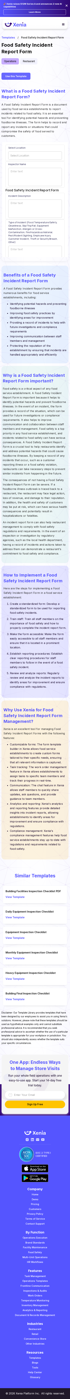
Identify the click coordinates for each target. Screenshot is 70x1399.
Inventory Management (35, 1305)
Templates (8, 37)
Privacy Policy (35, 1213)
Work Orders (35, 1295)
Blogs (35, 1362)
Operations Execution (35, 1237)
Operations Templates (35, 1280)
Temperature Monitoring (35, 1300)
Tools (35, 1367)
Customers (35, 1209)
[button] (61, 24)
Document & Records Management (35, 1315)
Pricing (35, 1204)
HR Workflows (35, 1262)
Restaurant (35, 1329)
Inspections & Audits (35, 1290)
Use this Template (16, 76)
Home (35, 1194)
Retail (35, 1334)
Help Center (35, 1372)
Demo (35, 1199)
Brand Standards (35, 1242)
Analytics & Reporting (35, 1310)
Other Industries (35, 1343)
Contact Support (35, 1223)
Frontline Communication (35, 1285)
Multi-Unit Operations (35, 1257)
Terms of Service (35, 1218)
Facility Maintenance (35, 1247)
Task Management (35, 1276)
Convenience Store (35, 1338)
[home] (17, 24)
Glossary (35, 1377)
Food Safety (35, 1252)
